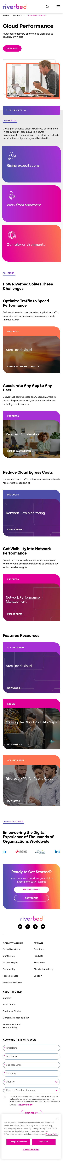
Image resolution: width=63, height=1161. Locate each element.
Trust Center (9, 1004)
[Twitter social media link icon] (27, 926)
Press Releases (10, 976)
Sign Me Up (31, 1113)
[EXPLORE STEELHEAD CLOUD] (31, 349)
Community (9, 969)
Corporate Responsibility (16, 1017)
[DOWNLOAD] (31, 667)
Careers (7, 998)
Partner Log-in (10, 962)
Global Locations (11, 949)
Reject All (43, 1142)
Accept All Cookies (18, 1142)
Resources (39, 962)
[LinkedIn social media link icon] (20, 926)
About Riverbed (12, 992)
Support (38, 976)
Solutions (39, 949)
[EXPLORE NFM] (31, 513)
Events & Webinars (12, 982)
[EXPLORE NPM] (31, 597)
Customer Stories (12, 1011)
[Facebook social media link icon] (35, 926)
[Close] (57, 1118)
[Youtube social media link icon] (43, 926)
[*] (31, 1044)
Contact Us (9, 956)
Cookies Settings (31, 1150)
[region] (31, 1136)
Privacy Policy (25, 1104)
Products (38, 956)
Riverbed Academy (43, 969)
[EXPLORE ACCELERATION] (31, 434)
